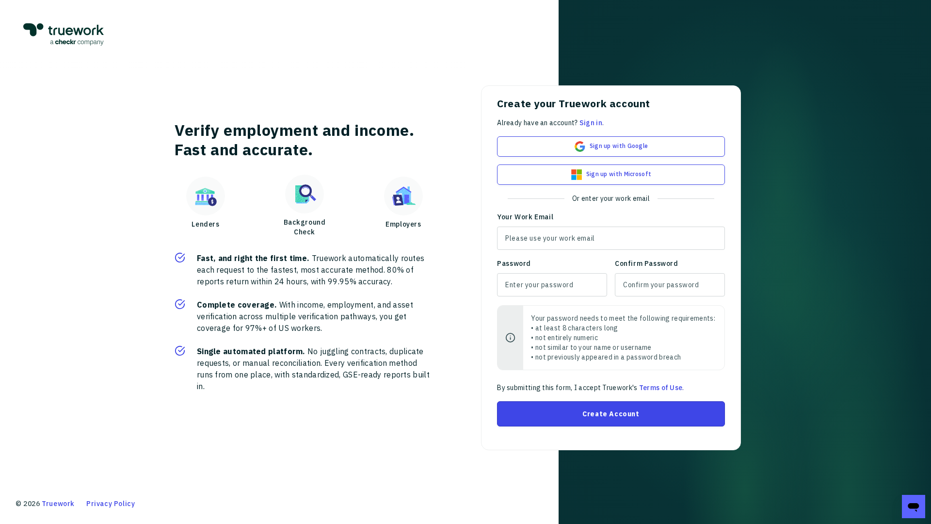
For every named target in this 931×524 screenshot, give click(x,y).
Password (514, 263)
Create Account (610, 413)
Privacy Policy (110, 503)
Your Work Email (525, 217)
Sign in (590, 122)
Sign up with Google (619, 145)
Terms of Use (661, 387)
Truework (58, 503)
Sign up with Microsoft (619, 174)
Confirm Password (646, 263)
